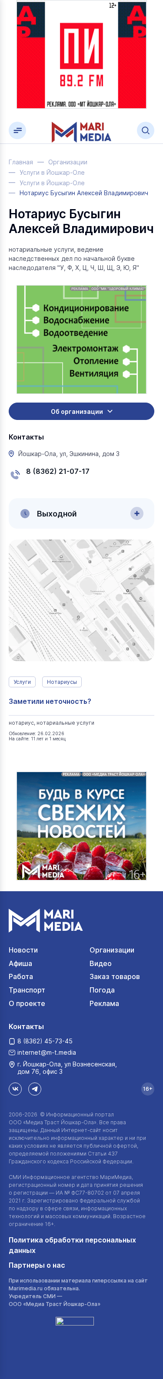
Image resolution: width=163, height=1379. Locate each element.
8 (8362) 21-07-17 (58, 471)
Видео (101, 963)
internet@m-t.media (46, 1052)
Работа (21, 976)
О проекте (27, 1003)
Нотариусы (62, 682)
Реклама (104, 1003)
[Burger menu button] (17, 130)
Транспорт (27, 990)
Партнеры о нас (37, 1265)
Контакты (26, 1026)
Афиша (20, 963)
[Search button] (145, 130)
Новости (23, 950)
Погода (102, 990)
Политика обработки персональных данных (72, 1245)
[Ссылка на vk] (15, 1089)
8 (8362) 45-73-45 (45, 1041)
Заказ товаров (115, 976)
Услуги (22, 682)
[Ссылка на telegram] (34, 1089)
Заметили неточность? (50, 701)
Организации (112, 950)
